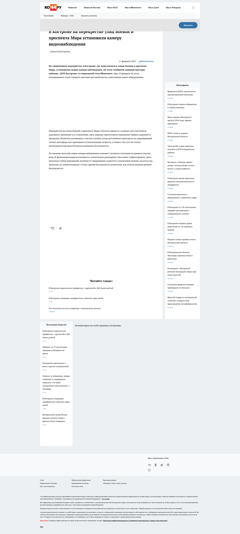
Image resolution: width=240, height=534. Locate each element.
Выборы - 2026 (67, 15)
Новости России (92, 7)
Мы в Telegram (173, 7)
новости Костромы (60, 51)
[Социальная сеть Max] (149, 469)
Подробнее (106, 499)
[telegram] (61, 228)
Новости (72, 7)
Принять (188, 25)
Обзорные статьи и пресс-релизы (115, 483)
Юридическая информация (81, 480)
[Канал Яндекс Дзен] (168, 464)
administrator (146, 61)
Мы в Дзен (153, 7)
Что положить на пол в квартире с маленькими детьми (75, 309)
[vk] (52, 228)
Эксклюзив (49, 15)
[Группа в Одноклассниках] (155, 464)
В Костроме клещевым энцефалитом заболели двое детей (76, 299)
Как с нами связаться (47, 486)
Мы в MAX (112, 7)
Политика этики (77, 486)
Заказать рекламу (89, 15)
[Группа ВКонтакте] (149, 464)
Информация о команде (48, 483)
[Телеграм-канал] (162, 464)
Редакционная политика (80, 483)
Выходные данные (109, 480)
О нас (42, 480)
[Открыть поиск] (193, 7)
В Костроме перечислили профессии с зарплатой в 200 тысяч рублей (81, 289)
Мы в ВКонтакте (133, 7)
